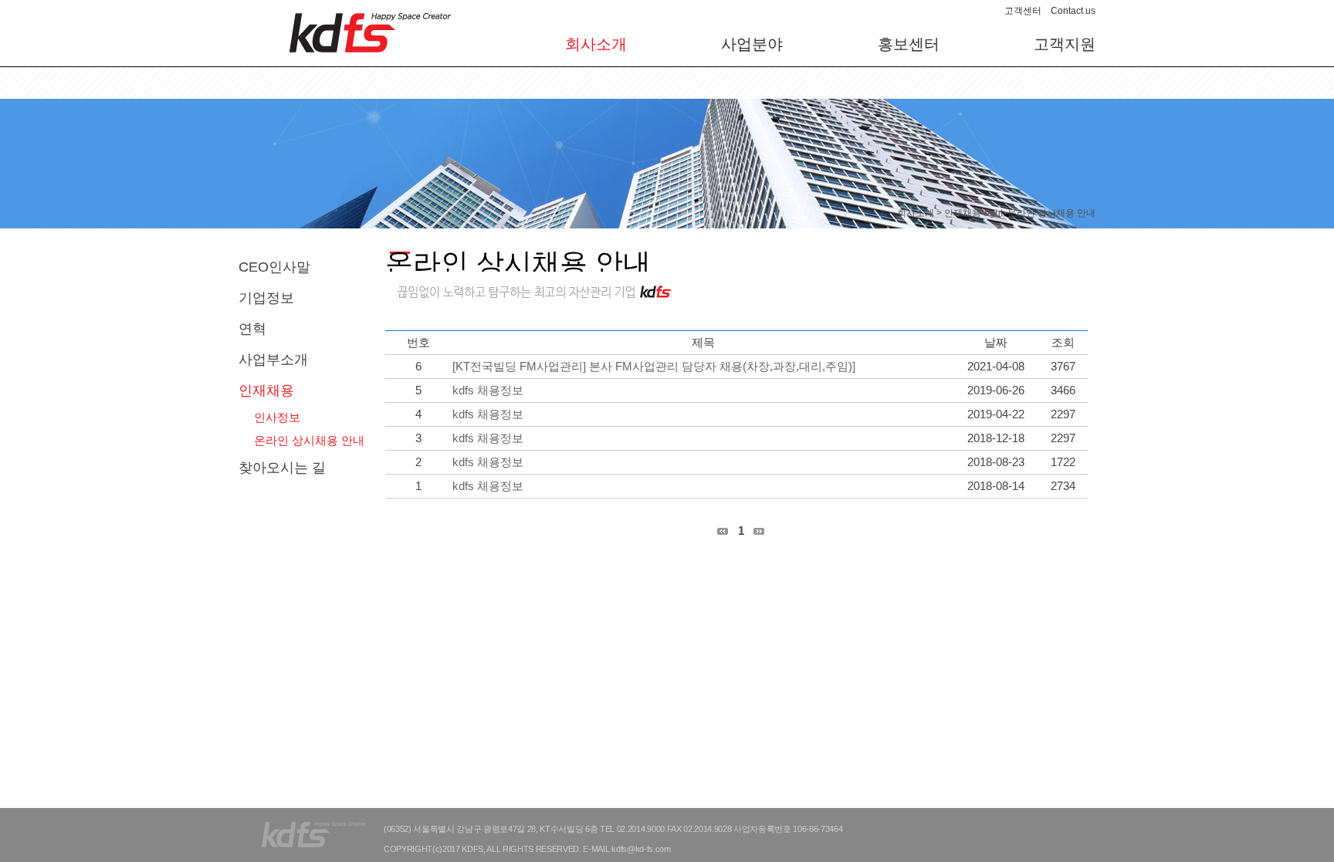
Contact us (1073, 10)
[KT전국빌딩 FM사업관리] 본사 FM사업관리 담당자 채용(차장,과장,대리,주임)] (653, 366)
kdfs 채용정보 (487, 390)
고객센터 (1022, 10)
